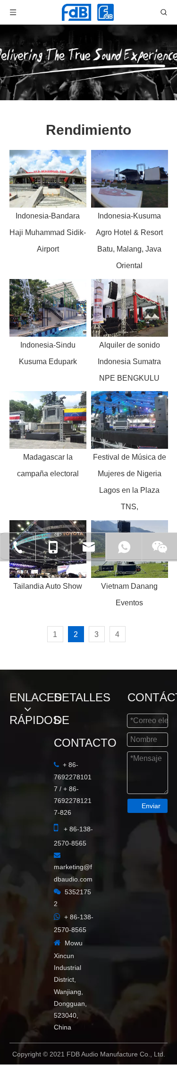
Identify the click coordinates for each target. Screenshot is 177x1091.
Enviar (151, 806)
